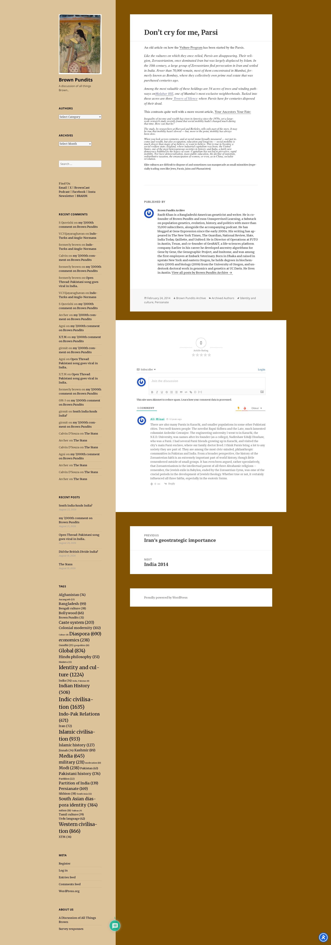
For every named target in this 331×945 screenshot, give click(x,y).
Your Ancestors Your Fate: (233, 111)
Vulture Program (190, 47)
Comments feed (70, 884)
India (65, 680)
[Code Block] (186, 392)
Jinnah (66, 750)
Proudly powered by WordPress (166, 597)
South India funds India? (75, 505)
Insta (91, 191)
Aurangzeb (67, 599)
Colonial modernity (80, 628)
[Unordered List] (176, 392)
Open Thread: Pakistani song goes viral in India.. (78, 282)
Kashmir (84, 750)
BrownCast (82, 187)
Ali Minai (157, 419)
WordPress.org (69, 891)
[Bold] (152, 392)
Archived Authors (223, 298)
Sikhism (67, 793)
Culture (64, 635)
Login (261, 369)
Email (63, 187)
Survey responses (71, 929)
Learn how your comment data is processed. (206, 399)
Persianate (73, 788)
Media (72, 756)
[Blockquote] (181, 392)
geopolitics (81, 645)
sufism (65, 810)
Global (72, 651)
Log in (63, 870)
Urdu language (72, 818)
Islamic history (77, 745)
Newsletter (66, 196)
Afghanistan (72, 595)
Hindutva (65, 662)
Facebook (79, 191)
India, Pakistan (80, 681)
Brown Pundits (76, 79)
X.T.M (63, 337)
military (71, 762)
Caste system (76, 622)
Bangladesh (72, 604)
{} (195, 392)
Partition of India (78, 783)
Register (65, 863)
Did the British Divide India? (78, 551)
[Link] (190, 392)
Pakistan (89, 768)
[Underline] (161, 392)
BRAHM (82, 196)
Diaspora (85, 634)
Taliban (77, 810)
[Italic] (157, 392)
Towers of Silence (185, 98)
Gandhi (66, 645)
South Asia (84, 794)
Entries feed (67, 877)
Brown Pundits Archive (191, 298)
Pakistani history (80, 773)
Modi (69, 767)
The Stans (91, 433)
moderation (93, 763)
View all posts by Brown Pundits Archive (200, 272)
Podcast (64, 191)
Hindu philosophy (79, 657)
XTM (65, 837)
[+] (200, 392)
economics (74, 640)
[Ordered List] (171, 392)
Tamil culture (71, 814)
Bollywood (71, 613)
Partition (67, 778)
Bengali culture (72, 608)
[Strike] (166, 392)
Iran (65, 726)
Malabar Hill (164, 93)
